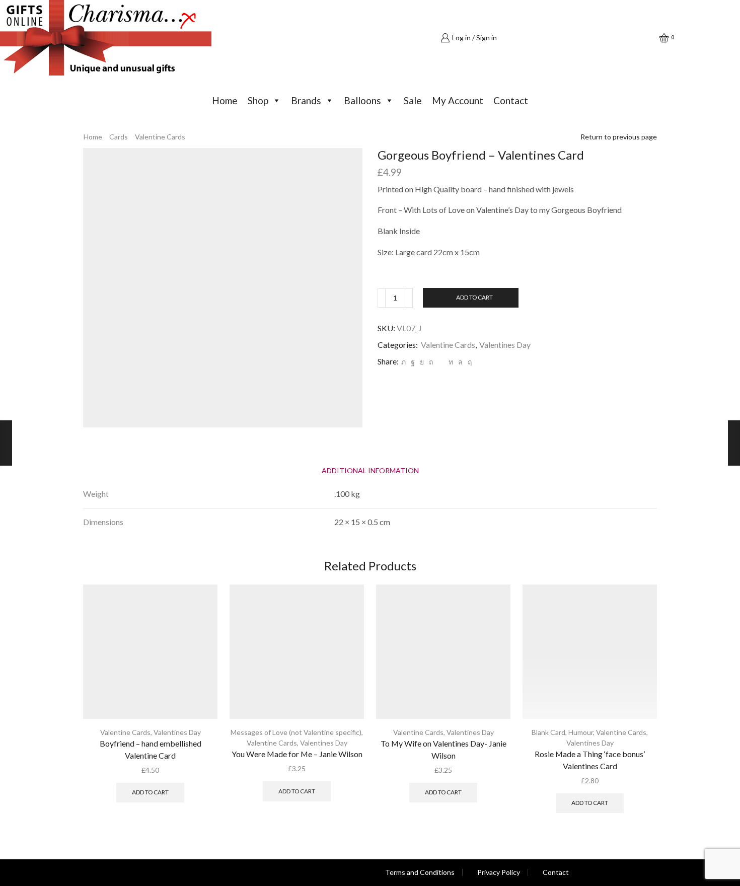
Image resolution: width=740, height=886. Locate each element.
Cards (118, 136)
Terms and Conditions (420, 872)
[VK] (421, 361)
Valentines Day (505, 344)
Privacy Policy (498, 872)
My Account (457, 100)
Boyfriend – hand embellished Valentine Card (150, 749)
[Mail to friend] (440, 361)
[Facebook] (412, 361)
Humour (580, 732)
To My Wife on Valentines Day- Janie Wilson (443, 749)
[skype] (468, 361)
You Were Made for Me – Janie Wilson (297, 754)
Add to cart (474, 297)
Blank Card (548, 732)
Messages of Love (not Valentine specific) (296, 732)
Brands (306, 100)
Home (225, 100)
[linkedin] (451, 361)
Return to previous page (618, 136)
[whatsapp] (460, 361)
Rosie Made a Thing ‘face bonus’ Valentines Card (590, 760)
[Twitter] (403, 361)
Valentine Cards (160, 136)
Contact (510, 100)
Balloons (362, 100)
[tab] (370, 470)
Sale (413, 100)
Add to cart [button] (150, 792)
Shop (258, 100)
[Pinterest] (430, 361)
